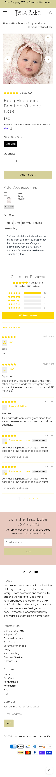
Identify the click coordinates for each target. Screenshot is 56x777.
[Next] (48, 59)
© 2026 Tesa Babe (14, 736)
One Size (11, 143)
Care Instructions (13, 638)
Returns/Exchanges (15, 646)
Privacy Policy (11, 653)
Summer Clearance (40, 2)
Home (6, 23)
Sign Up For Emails (14, 630)
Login (6, 693)
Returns (37, 223)
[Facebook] (19, 572)
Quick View (9, 206)
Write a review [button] (28, 315)
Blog (6, 689)
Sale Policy (11, 228)
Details (9, 223)
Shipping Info (11, 634)
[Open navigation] (5, 12)
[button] (11, 93)
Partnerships (11, 682)
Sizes (17, 223)
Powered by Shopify (38, 736)
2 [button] (24, 498)
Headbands (18, 23)
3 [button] (29, 498)
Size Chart (10, 215)
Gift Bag (20, 195)
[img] (9, 337)
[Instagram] (24, 572)
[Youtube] (36, 572)
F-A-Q (7, 649)
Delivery (26, 223)
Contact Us (10, 661)
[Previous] (7, 59)
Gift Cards (9, 678)
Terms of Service (13, 657)
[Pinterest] (30, 572)
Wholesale (10, 685)
